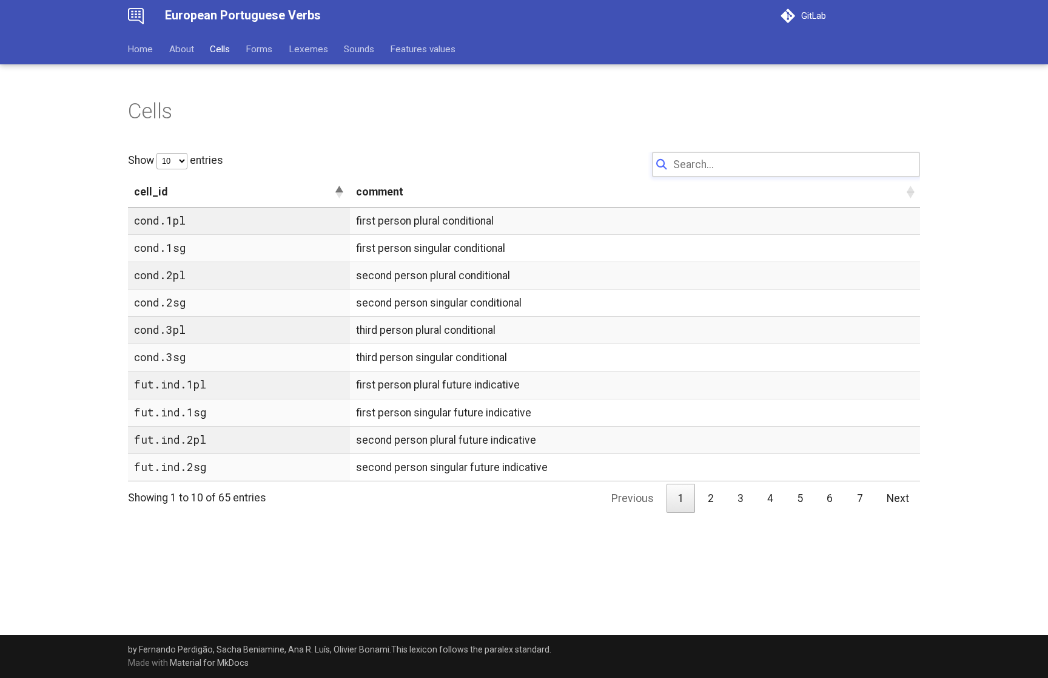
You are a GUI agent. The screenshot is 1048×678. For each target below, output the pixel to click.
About (181, 48)
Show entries (175, 160)
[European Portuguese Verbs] (136, 15)
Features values (423, 48)
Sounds (359, 48)
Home (140, 48)
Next (898, 498)
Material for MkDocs (209, 663)
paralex (499, 649)
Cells (220, 48)
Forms (259, 48)
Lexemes (308, 48)
